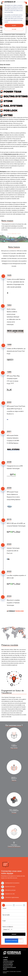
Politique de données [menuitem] (7, 962)
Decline (14, 29)
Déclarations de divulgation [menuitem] (9, 967)
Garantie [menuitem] (5, 969)
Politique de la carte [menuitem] (7, 965)
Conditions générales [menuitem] (8, 964)
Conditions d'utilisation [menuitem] (8, 961)
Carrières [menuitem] (5, 959)
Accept (14, 25)
